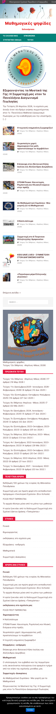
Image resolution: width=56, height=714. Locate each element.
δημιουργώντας (10, 532)
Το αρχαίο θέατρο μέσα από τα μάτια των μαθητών (27, 503)
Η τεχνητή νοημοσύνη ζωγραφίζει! (35, 128)
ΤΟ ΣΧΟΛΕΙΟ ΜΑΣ (10, 36)
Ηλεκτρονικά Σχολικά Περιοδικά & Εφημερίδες (28, 2)
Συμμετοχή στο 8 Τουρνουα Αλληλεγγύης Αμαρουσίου (31, 237)
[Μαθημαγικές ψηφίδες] (28, 16)
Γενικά (6, 526)
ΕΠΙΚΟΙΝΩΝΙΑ (29, 36)
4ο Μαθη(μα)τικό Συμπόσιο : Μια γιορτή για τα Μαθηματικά (33, 204)
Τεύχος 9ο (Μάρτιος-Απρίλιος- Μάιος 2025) (24, 402)
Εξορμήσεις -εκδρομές (14, 544)
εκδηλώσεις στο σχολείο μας (17, 538)
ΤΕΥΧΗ (30, 40)
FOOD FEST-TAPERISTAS (14, 499)
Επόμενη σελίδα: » (12, 292)
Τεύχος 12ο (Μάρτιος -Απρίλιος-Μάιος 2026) (24, 379)
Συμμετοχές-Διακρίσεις (14, 557)
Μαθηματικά (9, 550)
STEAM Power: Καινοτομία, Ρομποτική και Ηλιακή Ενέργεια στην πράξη (33, 184)
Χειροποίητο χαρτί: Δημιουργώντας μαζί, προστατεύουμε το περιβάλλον (33, 146)
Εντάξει (30, 710)
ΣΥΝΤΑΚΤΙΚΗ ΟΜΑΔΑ (12, 40)
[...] (4, 119)
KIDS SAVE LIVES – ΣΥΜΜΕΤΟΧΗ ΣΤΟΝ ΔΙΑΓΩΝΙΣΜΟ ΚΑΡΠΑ (33, 255)
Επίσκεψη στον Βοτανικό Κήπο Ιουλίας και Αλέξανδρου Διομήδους (35, 165)
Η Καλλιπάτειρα (25, 221)
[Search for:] (28, 302)
